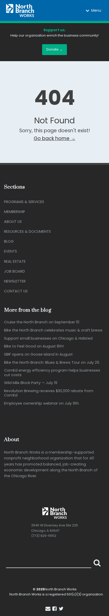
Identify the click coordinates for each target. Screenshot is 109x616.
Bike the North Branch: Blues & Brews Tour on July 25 (51, 362)
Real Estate (15, 261)
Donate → (54, 49)
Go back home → (55, 138)
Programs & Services (24, 201)
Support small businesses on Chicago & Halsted (48, 338)
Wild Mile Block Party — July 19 (30, 383)
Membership (14, 211)
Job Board (14, 271)
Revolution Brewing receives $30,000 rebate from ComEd (48, 393)
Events (10, 251)
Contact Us (16, 291)
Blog (9, 241)
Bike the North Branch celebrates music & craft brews (53, 330)
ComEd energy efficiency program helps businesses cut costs (52, 372)
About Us (13, 221)
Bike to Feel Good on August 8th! (34, 346)
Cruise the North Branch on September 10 (41, 322)
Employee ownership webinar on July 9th (41, 403)
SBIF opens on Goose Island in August (38, 354)
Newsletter (15, 281)
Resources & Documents (27, 231)
